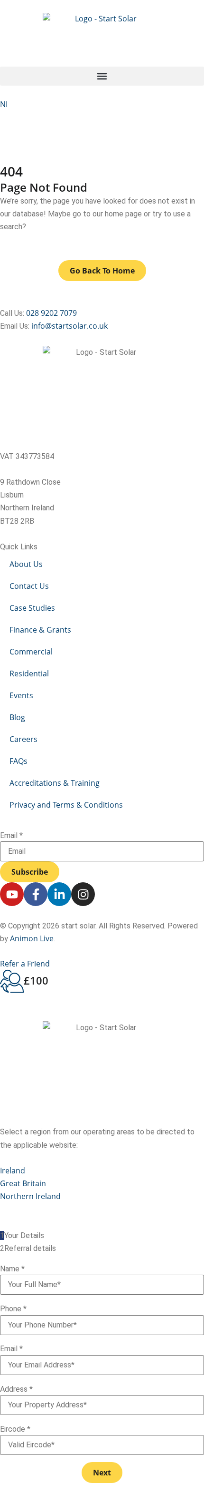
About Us (26, 564)
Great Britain (23, 1183)
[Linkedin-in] (59, 894)
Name (12, 1269)
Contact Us (29, 586)
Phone (13, 1309)
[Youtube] (12, 894)
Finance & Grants (40, 630)
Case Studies (32, 608)
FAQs (18, 761)
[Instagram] (83, 894)
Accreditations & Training (54, 783)
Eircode (15, 1429)
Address (16, 1389)
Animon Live (32, 938)
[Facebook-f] (35, 894)
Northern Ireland (30, 1196)
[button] (102, 76)
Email (11, 835)
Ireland (12, 1170)
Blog (17, 717)
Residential (29, 673)
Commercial (31, 651)
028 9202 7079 (51, 313)
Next (102, 1472)
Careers (23, 739)
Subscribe (29, 872)
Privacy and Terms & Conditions (66, 805)
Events (21, 695)
